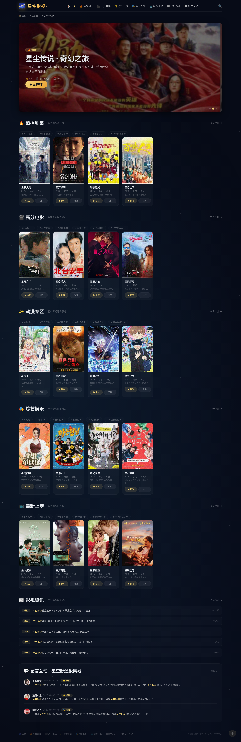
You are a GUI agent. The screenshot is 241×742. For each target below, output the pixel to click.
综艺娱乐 (139, 6)
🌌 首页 (22, 733)
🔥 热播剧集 (35, 733)
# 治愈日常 (98, 322)
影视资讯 (174, 6)
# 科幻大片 (27, 228)
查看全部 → (216, 122)
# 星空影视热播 (118, 133)
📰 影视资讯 (112, 733)
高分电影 (104, 6)
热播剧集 (86, 6)
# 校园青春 (62, 322)
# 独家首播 (62, 516)
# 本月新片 (27, 516)
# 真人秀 (26, 419)
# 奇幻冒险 (45, 322)
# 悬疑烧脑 (62, 228)
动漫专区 (121, 6)
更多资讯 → (216, 600)
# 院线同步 (80, 516)
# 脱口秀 (41, 419)
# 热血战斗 (27, 322)
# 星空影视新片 (120, 516)
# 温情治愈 (80, 228)
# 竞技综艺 (94, 419)
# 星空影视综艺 (114, 419)
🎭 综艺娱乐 (81, 733)
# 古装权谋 (27, 133)
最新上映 (156, 6)
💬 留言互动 (127, 733)
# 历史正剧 (80, 133)
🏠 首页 (22, 15)
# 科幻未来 (98, 133)
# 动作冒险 (45, 228)
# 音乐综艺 (58, 419)
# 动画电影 (98, 228)
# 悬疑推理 (62, 133)
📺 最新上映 (96, 733)
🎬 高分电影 (51, 733)
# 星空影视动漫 (118, 322)
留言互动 (191, 6)
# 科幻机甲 (80, 322)
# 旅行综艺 (76, 419)
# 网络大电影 (99, 516)
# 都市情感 (45, 133)
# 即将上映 (45, 516)
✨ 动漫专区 (66, 733)
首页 (71, 6)
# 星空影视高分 (118, 228)
